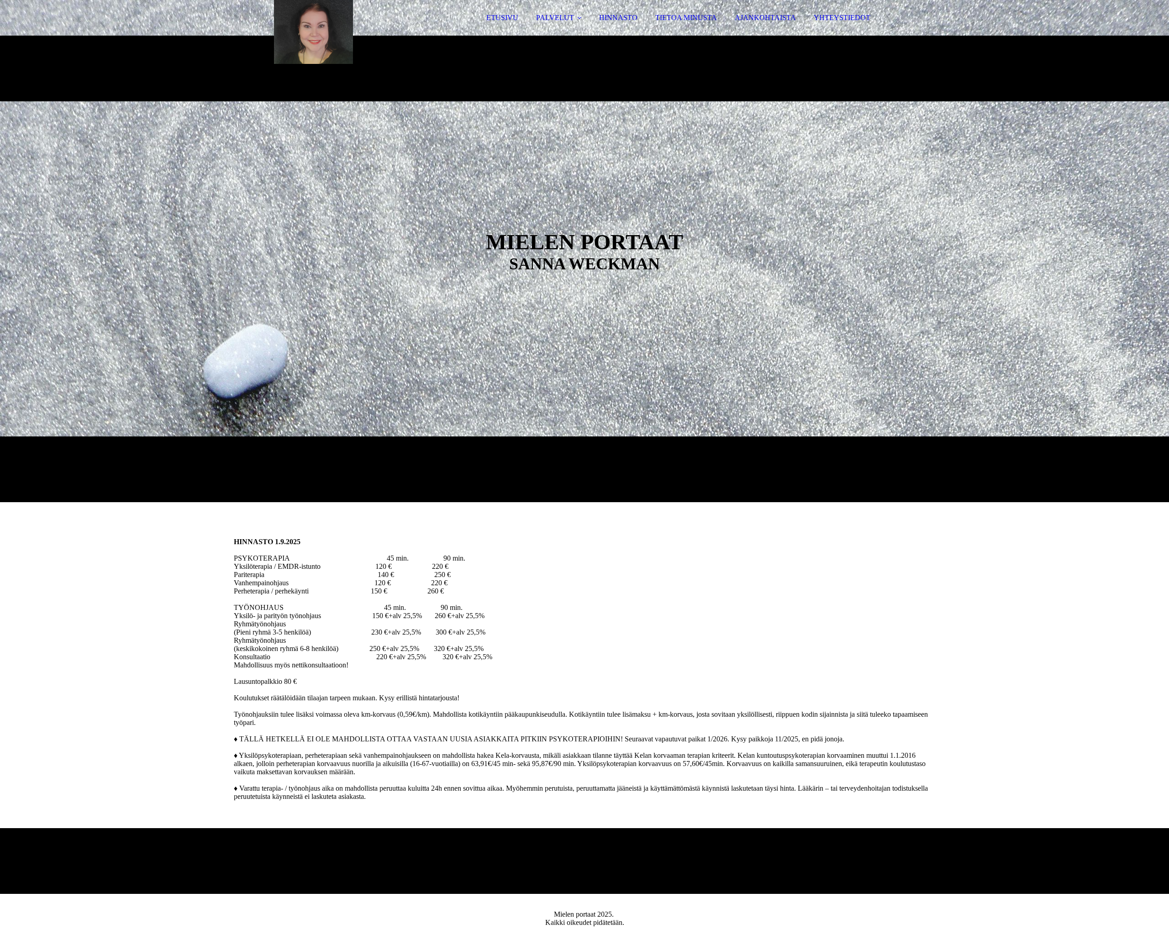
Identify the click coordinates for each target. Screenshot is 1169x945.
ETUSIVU (502, 17)
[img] (314, 32)
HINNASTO (618, 17)
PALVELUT (555, 17)
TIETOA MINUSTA (686, 17)
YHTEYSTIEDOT (842, 17)
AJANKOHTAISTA (765, 17)
